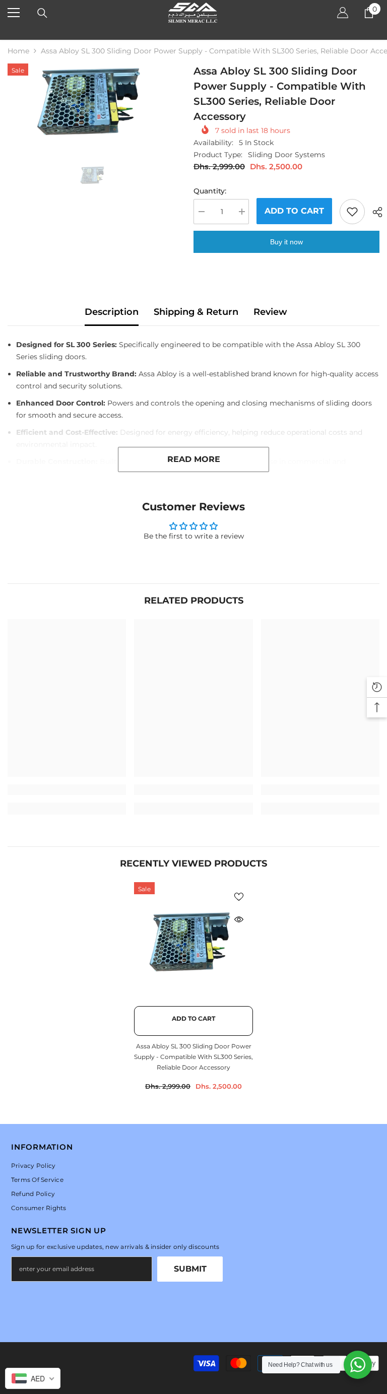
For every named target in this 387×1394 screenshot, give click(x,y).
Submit (190, 1269)
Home (18, 50)
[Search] (42, 13)
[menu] (14, 13)
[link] (67, 789)
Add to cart (294, 211)
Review (270, 311)
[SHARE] (373, 212)
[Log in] (342, 12)
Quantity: (210, 190)
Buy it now (286, 242)
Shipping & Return (196, 311)
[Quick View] (239, 919)
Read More (193, 459)
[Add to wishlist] (352, 211)
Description (112, 311)
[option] (93, 101)
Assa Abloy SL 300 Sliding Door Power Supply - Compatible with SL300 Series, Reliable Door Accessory (193, 1056)
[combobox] (32, 1378)
